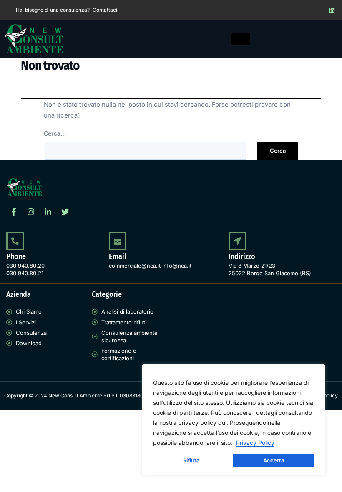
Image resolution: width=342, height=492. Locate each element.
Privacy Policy (255, 442)
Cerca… (55, 133)
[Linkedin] (332, 10)
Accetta (273, 460)
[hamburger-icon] (240, 39)
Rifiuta (191, 460)
